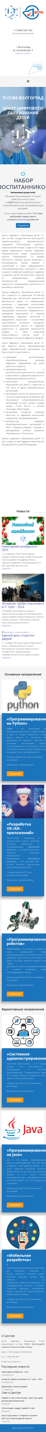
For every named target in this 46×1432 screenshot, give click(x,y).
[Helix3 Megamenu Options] (28, 81)
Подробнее (23, 225)
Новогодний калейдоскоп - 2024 (20, 548)
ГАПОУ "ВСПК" (28, 1428)
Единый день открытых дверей (18, 637)
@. (14, 1361)
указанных (21, 219)
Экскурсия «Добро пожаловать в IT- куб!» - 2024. (23, 605)
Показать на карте (23, 53)
